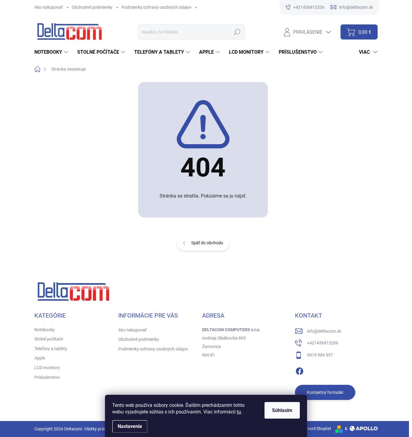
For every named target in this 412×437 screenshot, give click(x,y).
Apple (39, 358)
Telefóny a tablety (50, 348)
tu (239, 412)
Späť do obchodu (207, 242)
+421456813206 (322, 342)
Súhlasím (282, 410)
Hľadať (236, 32)
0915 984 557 (320, 355)
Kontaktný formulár (325, 392)
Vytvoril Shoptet (316, 428)
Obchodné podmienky (92, 7)
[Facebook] (299, 370)
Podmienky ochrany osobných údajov (157, 7)
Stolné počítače (48, 339)
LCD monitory (47, 367)
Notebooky (44, 329)
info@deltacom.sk (324, 331)
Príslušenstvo (47, 377)
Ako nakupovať (48, 7)
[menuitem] (52, 52)
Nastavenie (130, 426)
